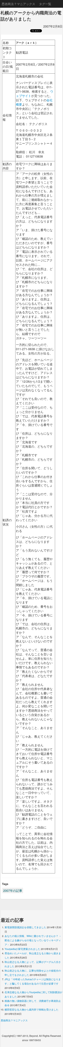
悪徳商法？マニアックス (18, 4)
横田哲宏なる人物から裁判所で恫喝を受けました (31, 1009)
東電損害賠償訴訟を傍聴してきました (25, 927)
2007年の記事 (12, 890)
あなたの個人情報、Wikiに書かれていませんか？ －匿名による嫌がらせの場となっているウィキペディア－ (33, 940)
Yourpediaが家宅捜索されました (22, 949)
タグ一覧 (45, 4)
